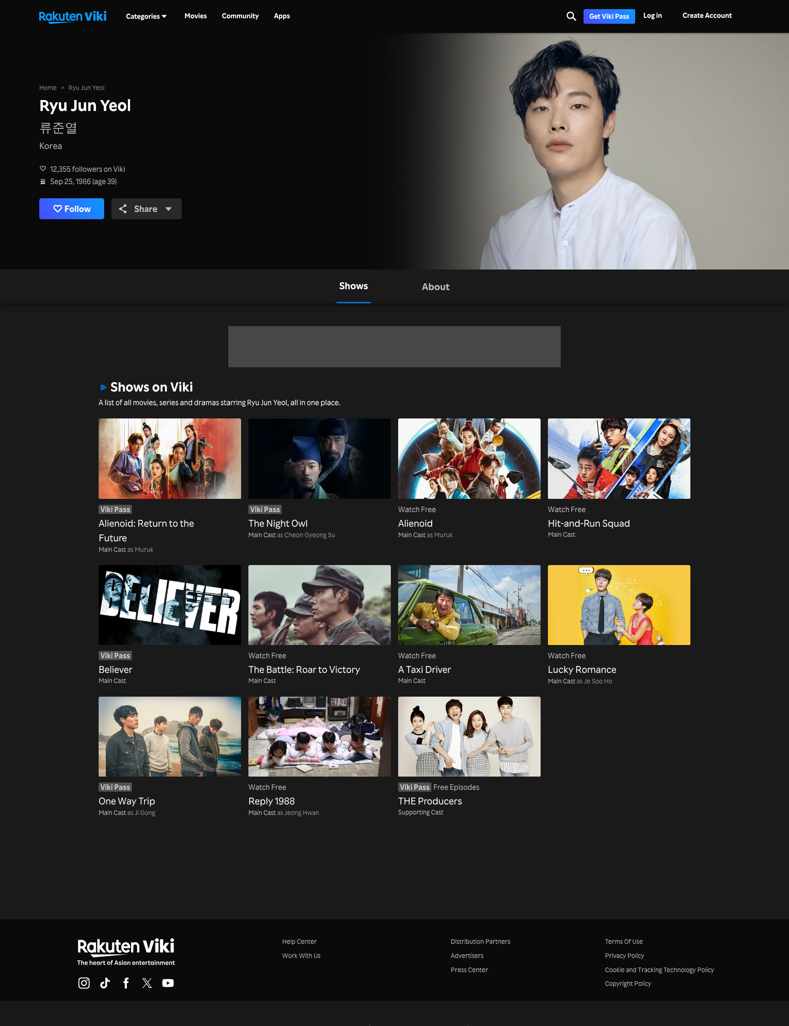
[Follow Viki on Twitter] (147, 987)
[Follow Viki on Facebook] (126, 987)
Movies (195, 16)
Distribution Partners (480, 941)
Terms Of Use (624, 941)
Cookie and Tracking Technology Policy (659, 969)
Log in (652, 15)
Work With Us (301, 955)
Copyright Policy (628, 983)
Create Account (707, 15)
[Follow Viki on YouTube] (168, 987)
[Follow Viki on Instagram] (84, 987)
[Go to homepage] (72, 16)
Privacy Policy (624, 955)
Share (146, 208)
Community (240, 16)
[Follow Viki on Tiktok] (105, 987)
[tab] (354, 286)
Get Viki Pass (609, 16)
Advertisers (467, 955)
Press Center (469, 969)
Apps (282, 16)
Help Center (299, 941)
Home (48, 87)
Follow (77, 208)
